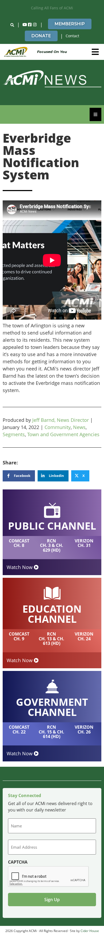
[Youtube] (24, 24)
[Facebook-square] (29, 24)
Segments (14, 434)
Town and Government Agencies (63, 434)
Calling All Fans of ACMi (52, 7)
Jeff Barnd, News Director (60, 420)
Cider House (90, 931)
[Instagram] (35, 24)
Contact (72, 35)
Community (58, 427)
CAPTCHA (17, 862)
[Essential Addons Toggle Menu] (95, 114)
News (79, 427)
